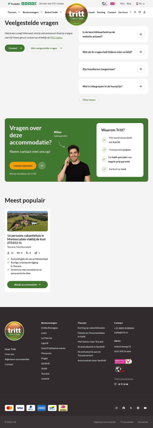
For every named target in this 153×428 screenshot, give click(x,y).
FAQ (122, 3)
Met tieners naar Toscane (90, 341)
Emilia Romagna (49, 327)
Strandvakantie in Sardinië (91, 346)
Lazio (44, 332)
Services (123, 13)
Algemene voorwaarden (17, 359)
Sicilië (44, 368)
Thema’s (13, 13)
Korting (101, 12)
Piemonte (46, 353)
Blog (129, 3)
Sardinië (45, 363)
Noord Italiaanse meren (53, 348)
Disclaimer (143, 422)
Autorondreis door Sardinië (92, 360)
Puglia (44, 358)
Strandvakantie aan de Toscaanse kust (89, 353)
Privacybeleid (127, 422)
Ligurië (44, 343)
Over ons (9, 354)
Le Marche (46, 337)
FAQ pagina (56, 37)
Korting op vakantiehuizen (91, 327)
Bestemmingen (31, 13)
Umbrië (45, 378)
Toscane (45, 373)
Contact (112, 12)
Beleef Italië (51, 13)
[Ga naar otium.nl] (121, 384)
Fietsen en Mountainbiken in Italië (91, 334)
